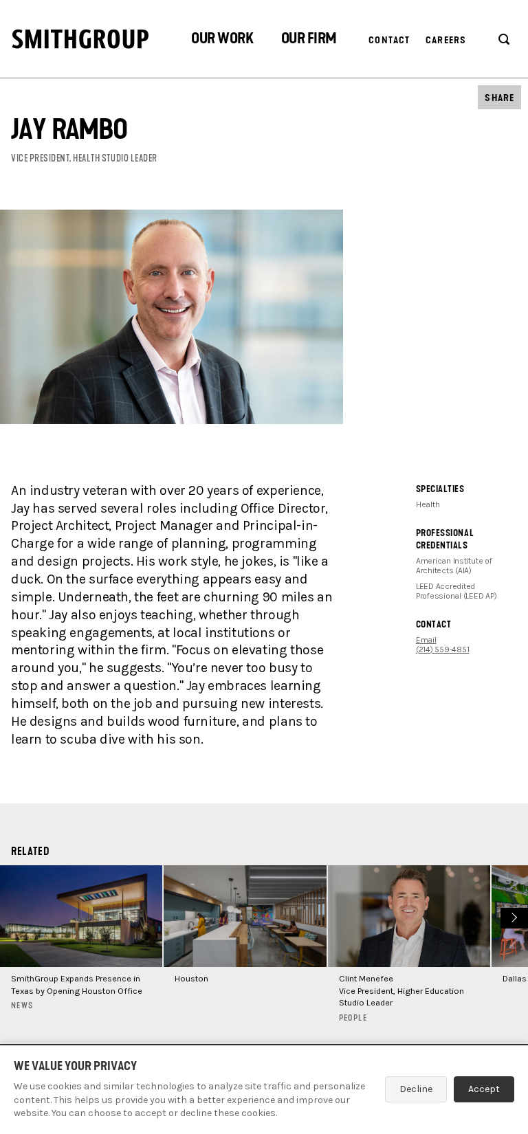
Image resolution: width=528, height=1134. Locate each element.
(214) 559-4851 (443, 649)
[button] (222, 40)
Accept (484, 1089)
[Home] (80, 38)
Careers (446, 40)
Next (512, 916)
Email (426, 640)
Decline (415, 1089)
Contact (389, 40)
